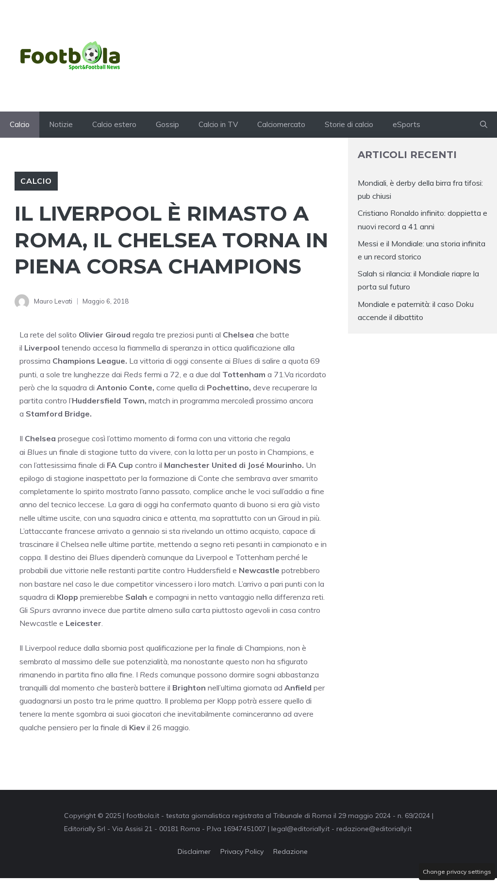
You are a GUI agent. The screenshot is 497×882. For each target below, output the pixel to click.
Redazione (290, 851)
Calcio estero (114, 124)
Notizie (61, 124)
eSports (406, 124)
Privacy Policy (242, 851)
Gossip (167, 124)
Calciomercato (281, 124)
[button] (483, 125)
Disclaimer (194, 851)
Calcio (20, 124)
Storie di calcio (349, 124)
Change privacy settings (457, 871)
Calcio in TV (218, 124)
